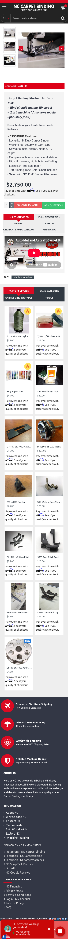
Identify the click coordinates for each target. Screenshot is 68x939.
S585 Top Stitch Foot (48, 557)
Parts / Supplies (19, 291)
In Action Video (19, 217)
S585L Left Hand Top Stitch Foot (50, 612)
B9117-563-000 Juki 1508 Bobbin (19, 667)
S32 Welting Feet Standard (50, 502)
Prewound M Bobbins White (19, 612)
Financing (49, 229)
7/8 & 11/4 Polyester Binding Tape (50, 336)
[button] (21, 48)
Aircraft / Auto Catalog (19, 229)
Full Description (49, 217)
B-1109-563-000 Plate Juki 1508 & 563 (19, 446)
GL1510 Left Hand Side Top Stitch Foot (19, 557)
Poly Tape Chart (15, 391)
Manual (49, 223)
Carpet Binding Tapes (18, 298)
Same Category (49, 291)
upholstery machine (23, 277)
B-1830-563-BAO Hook (49, 446)
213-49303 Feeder (16, 502)
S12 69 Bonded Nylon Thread (19, 336)
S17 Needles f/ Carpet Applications (50, 391)
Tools (49, 298)
